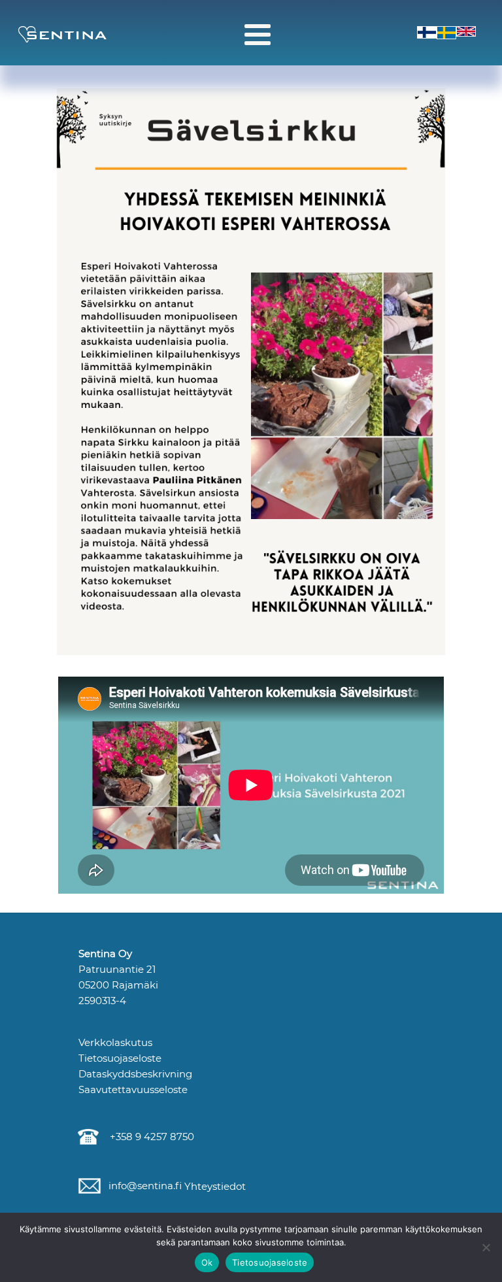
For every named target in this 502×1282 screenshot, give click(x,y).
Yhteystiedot (214, 1186)
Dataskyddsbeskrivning (135, 1074)
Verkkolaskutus (115, 1042)
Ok (207, 1262)
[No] (485, 1247)
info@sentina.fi (144, 1185)
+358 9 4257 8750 (149, 1136)
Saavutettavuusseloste (133, 1089)
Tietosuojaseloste (119, 1058)
